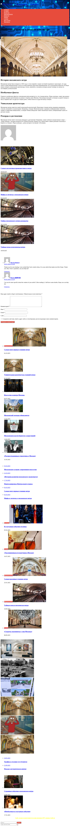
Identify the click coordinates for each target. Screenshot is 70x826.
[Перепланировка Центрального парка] (17, 696)
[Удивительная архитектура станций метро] (13, 371)
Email (3, 312)
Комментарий (5, 306)
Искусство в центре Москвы (14, 395)
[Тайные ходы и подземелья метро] (17, 243)
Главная (6, 9)
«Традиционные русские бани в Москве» (19, 553)
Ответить (7, 271)
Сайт (2, 315)
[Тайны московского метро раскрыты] (17, 217)
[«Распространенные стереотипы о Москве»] (13, 452)
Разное (6, 17)
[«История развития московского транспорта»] (17, 677)
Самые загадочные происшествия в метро (16, 168)
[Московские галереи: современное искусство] (17, 657)
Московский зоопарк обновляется (16, 415)
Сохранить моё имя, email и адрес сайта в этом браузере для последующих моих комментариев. (30, 319)
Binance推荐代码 (15, 278)
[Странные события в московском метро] (13, 787)
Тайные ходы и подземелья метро (13, 247)
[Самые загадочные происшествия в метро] (17, 164)
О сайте (6, 11)
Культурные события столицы (15, 526)
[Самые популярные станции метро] (17, 715)
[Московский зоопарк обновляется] (13, 411)
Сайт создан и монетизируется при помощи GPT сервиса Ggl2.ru (35, 818)
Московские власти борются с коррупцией (19, 436)
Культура (6, 12)
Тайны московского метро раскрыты (14, 221)
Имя (2, 309)
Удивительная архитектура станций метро (19, 375)
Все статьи (7, 20)
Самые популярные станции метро (17, 350)
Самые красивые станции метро (16, 579)
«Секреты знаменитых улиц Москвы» (18, 631)
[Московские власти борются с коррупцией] (13, 432)
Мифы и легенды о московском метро (14, 194)
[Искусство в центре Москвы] (13, 391)
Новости (6, 16)
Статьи (6, 19)
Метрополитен (8, 14)
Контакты (7, 22)
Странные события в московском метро (18, 791)
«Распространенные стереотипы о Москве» (20, 456)
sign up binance (14, 262)
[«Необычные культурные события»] (13, 808)
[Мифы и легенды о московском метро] (17, 191)
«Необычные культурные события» (17, 811)
